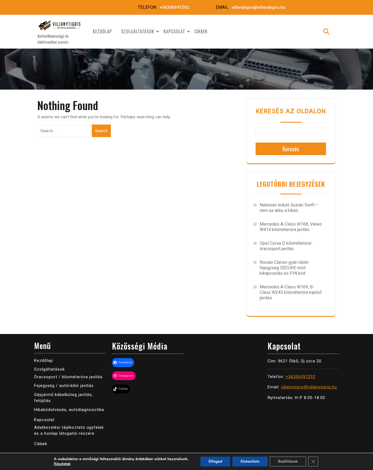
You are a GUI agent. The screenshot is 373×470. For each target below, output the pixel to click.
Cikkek (201, 31)
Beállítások (288, 461)
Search (101, 130)
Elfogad (215, 461)
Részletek (62, 464)
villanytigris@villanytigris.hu (258, 7)
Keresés (291, 149)
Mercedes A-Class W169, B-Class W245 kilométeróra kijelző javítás (291, 292)
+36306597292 (174, 7)
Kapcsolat (174, 31)
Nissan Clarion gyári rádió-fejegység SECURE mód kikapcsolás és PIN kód (285, 268)
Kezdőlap (102, 31)
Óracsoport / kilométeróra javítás (68, 376)
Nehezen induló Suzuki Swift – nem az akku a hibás (289, 207)
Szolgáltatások (137, 31)
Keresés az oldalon (291, 111)
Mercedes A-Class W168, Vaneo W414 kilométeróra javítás (291, 226)
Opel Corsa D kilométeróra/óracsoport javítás (286, 246)
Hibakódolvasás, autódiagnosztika (69, 409)
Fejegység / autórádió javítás (64, 385)
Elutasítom (250, 461)
